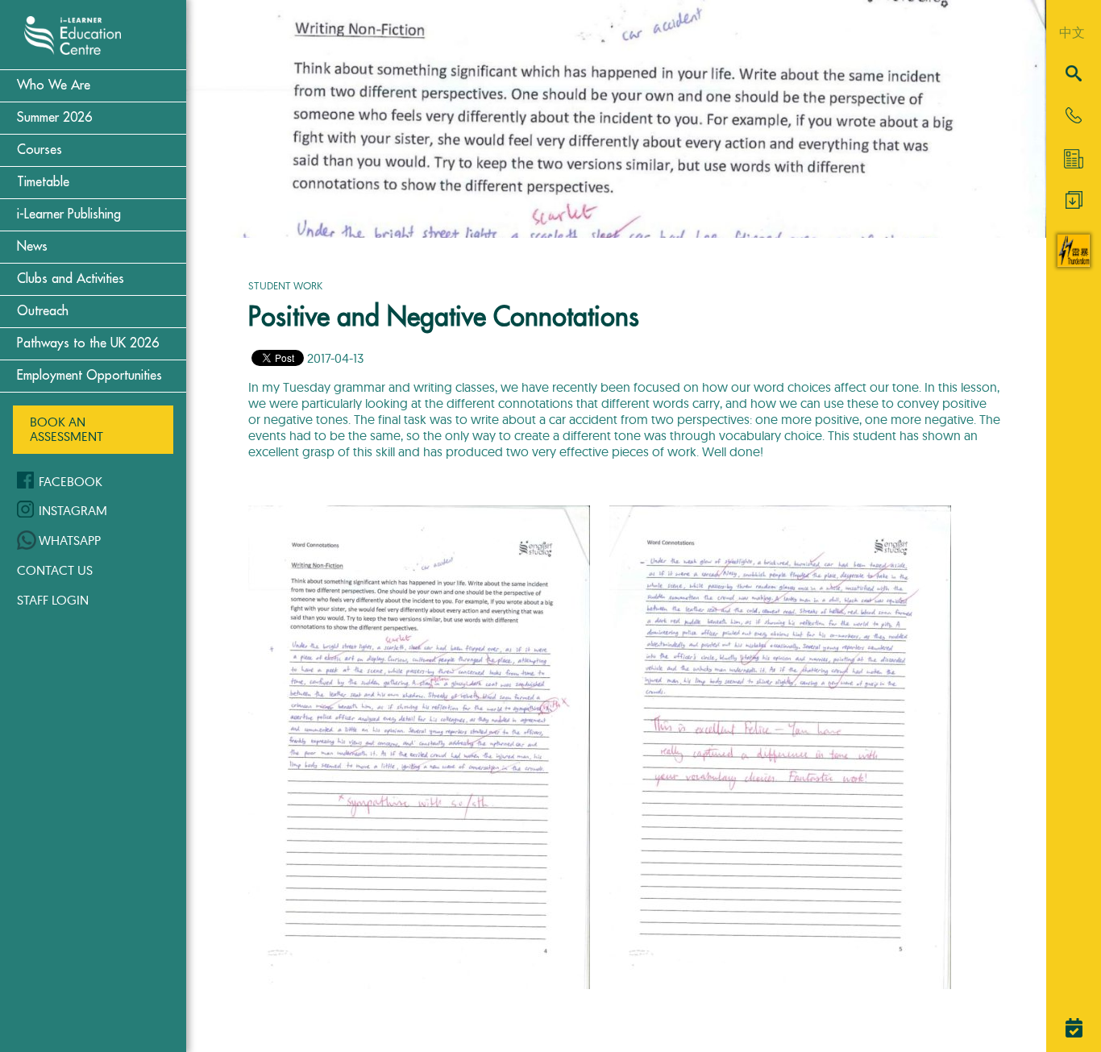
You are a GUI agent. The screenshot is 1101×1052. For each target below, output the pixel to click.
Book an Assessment (66, 429)
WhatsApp (70, 540)
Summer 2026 (54, 117)
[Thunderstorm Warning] (1073, 262)
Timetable (43, 182)
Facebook (70, 481)
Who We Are (53, 85)
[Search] (1073, 74)
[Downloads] (1074, 204)
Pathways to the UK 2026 (88, 343)
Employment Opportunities (89, 375)
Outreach (43, 311)
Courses (39, 149)
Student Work (285, 285)
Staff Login (53, 600)
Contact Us (55, 570)
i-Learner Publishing (69, 214)
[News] (1073, 158)
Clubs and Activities (70, 278)
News (32, 246)
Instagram (73, 510)
